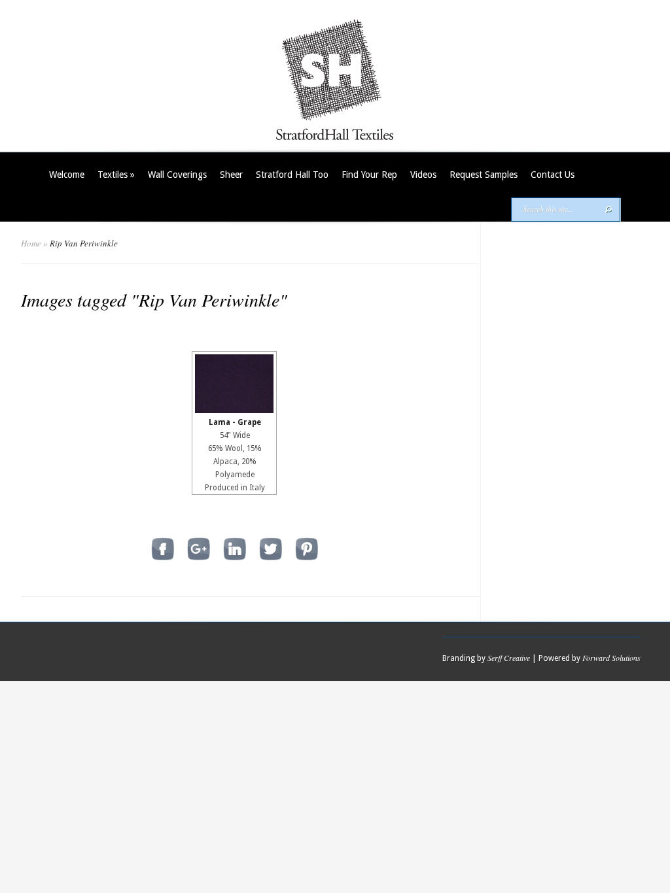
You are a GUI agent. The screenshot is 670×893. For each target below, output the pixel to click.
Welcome (66, 174)
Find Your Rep (369, 174)
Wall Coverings (177, 174)
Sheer (231, 174)
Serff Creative (508, 657)
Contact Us (552, 174)
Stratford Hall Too (292, 174)
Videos (423, 174)
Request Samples (484, 174)
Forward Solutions (611, 657)
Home (31, 243)
